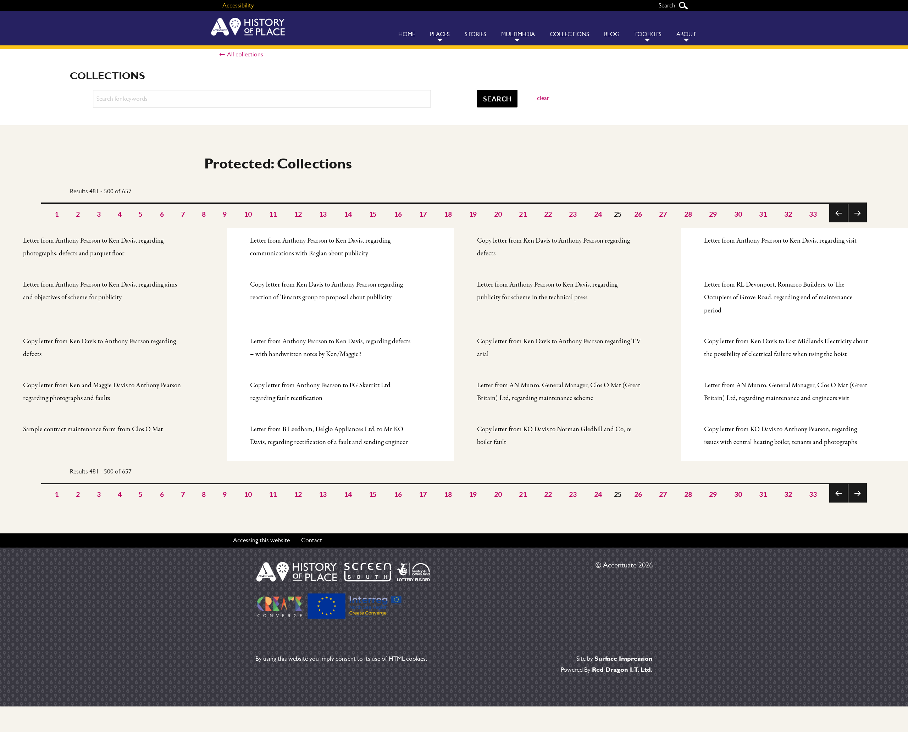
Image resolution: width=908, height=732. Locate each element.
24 (598, 214)
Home (406, 34)
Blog (611, 34)
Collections (569, 34)
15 (373, 214)
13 (323, 214)
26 (638, 214)
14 (348, 214)
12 (298, 214)
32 (788, 214)
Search (683, 5)
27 (663, 214)
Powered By (607, 669)
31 (763, 214)
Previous (838, 502)
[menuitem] (406, 28)
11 (273, 214)
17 (423, 214)
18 (448, 214)
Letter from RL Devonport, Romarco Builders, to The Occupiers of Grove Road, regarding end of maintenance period (778, 297)
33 (813, 214)
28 (688, 214)
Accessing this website (261, 540)
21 (523, 214)
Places (440, 34)
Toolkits (647, 34)
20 (498, 214)
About (686, 34)
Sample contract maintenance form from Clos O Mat (93, 429)
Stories (475, 34)
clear (543, 97)
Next (857, 502)
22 (548, 214)
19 (473, 214)
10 (248, 214)
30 (738, 214)
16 (398, 214)
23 (573, 214)
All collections (245, 54)
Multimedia (518, 34)
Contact (311, 540)
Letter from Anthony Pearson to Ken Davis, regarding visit (780, 240)
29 (713, 214)
